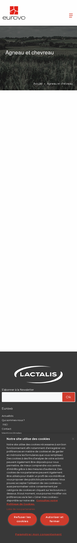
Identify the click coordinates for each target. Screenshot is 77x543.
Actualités (7, 415)
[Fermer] (73, 439)
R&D (5, 424)
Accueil (37, 83)
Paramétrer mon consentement (38, 534)
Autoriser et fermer (55, 519)
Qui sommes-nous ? (13, 420)
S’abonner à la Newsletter (18, 389)
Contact (6, 428)
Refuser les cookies (22, 519)
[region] (38, 488)
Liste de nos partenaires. (21, 509)
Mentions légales (11, 433)
